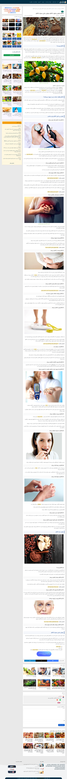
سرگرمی (31, 2)
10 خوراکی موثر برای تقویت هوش (52, 178)
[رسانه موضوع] (12, 766)
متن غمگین (18, 11)
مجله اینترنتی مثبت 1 (40, 778)
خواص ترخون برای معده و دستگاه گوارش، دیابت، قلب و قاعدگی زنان (30, 688)
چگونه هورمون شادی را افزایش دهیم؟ (51, 247)
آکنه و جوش (58, 646)
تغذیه (52, 8)
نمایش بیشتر (12, 55)
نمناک (58, 764)
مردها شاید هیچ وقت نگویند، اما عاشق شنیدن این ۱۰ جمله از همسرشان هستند (7, 81)
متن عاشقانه (6, 9)
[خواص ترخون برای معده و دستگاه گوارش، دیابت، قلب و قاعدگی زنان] (29, 683)
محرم (9, 12)
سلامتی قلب (44, 90)
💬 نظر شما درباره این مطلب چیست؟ (44, 653)
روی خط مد (57, 767)
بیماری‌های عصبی (42, 40)
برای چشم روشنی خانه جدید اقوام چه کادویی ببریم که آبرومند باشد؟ (17, 92)
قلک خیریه (55, 766)
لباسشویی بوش (62, 764)
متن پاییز (13, 11)
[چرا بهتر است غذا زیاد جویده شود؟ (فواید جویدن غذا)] (58, 671)
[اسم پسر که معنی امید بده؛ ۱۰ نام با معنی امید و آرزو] (17, 66)
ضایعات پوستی (35, 649)
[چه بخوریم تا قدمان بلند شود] (44, 671)
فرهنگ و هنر (35, 2)
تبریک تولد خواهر (13, 12)
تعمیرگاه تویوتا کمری (49, 766)
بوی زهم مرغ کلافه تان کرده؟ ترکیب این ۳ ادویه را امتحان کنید (7, 114)
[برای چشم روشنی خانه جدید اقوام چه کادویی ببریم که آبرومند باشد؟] (17, 88)
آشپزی (40, 2)
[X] (41, 661)
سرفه (36, 468)
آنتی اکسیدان (34, 39)
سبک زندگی (55, 2)
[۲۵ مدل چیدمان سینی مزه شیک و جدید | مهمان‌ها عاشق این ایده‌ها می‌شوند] (17, 76)
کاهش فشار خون (30, 154)
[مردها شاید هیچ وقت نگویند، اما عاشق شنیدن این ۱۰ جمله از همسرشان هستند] (6, 76)
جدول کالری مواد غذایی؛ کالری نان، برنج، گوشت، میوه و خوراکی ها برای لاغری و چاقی (58, 688)
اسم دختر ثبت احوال (8, 7)
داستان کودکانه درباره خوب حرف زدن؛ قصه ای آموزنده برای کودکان (7, 103)
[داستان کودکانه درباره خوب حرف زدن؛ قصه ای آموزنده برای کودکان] (6, 99)
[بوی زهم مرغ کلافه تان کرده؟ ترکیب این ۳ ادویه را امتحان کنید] (6, 109)
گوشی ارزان (59, 766)
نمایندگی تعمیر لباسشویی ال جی (60, 769)
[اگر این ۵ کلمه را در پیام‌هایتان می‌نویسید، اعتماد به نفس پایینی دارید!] (17, 109)
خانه (58, 2)
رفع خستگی (34, 57)
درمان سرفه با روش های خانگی (53, 586)
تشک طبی (63, 766)
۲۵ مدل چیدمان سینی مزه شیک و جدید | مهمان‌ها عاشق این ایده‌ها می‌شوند (17, 80)
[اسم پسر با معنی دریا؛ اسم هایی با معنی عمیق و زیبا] (6, 66)
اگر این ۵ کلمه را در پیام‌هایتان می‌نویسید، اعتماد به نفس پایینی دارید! (17, 114)
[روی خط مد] (12, 769)
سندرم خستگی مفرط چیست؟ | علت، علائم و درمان (49, 290)
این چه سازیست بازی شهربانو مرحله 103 (32, 768)
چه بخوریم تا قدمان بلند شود (46, 675)
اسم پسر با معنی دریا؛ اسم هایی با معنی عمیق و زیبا (7, 70)
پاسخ (59, 702)
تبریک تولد (18, 9)
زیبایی (43, 2)
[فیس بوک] (53, 661)
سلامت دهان (32, 90)
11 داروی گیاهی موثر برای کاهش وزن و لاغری (50, 343)
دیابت (47, 405)
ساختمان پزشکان (54, 764)
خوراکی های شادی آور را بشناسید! (31, 675)
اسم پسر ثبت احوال (15, 7)
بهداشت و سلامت (48, 2)
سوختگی (39, 504)
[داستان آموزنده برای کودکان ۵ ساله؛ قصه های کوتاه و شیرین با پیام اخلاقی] (6, 88)
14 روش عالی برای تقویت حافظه (53, 191)
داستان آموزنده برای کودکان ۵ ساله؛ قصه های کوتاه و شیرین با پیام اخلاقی (7, 92)
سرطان (35, 349)
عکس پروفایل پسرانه (7, 11)
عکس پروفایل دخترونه (12, 9)
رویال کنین (48, 764)
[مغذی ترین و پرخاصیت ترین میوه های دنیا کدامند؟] (44, 683)
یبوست (35, 275)
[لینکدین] (30, 661)
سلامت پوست (40, 416)
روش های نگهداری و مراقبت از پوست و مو (51, 621)
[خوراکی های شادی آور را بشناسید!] (29, 671)
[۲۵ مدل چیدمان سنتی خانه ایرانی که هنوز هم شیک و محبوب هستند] (17, 99)
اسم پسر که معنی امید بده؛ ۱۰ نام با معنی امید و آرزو (17, 70)
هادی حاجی (61, 15)
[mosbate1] (62, 2)
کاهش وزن (39, 57)
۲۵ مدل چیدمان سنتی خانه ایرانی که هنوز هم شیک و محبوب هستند (17, 103)
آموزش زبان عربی (62, 767)
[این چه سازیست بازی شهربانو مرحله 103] (42, 769)
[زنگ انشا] (12, 772)
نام (64, 720)
